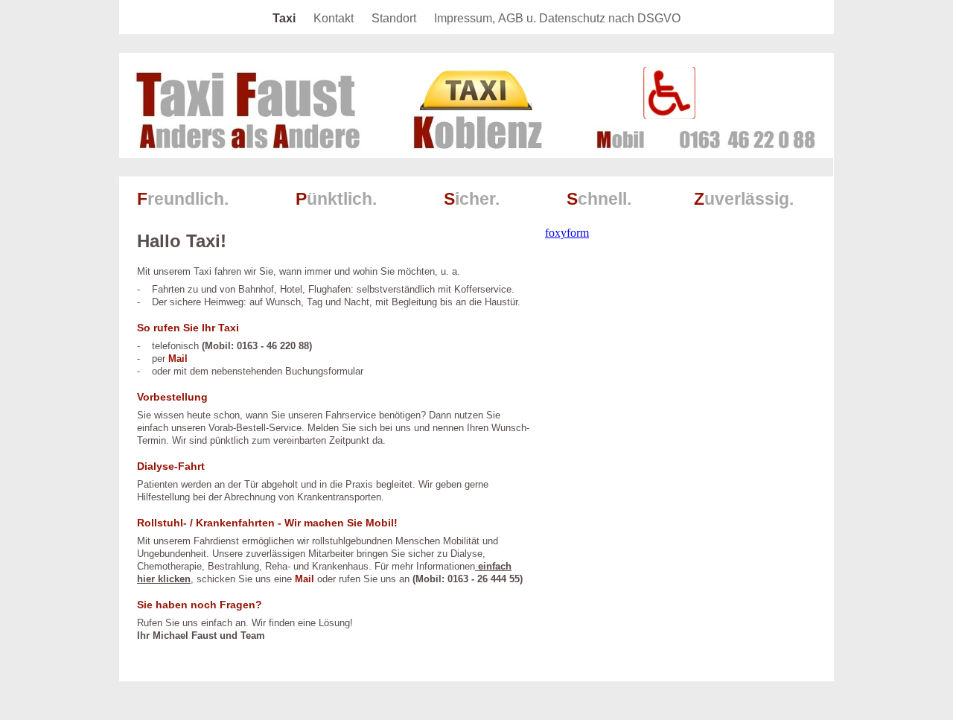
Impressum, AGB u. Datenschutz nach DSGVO (557, 18)
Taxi (285, 18)
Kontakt (335, 18)
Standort (395, 18)
